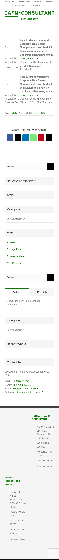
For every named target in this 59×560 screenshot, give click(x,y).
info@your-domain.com (25, 388)
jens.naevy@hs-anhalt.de (17, 531)
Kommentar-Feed (15, 256)
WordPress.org (14, 263)
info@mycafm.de (45, 460)
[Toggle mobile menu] (53, 21)
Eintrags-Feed (14, 249)
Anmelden (11, 242)
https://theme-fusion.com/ (29, 392)
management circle (30, 58)
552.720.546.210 (22, 385)
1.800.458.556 (21, 381)
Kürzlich (42, 292)
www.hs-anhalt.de (18, 539)
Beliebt (17, 292)
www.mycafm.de (44, 466)
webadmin (12, 113)
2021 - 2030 (40, 113)
